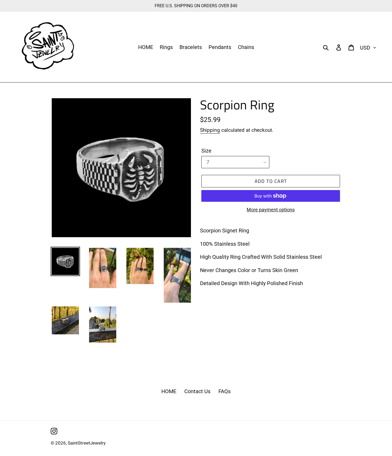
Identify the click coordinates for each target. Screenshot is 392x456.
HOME (168, 391)
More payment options (271, 209)
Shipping (210, 130)
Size (206, 150)
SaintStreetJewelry (87, 443)
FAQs (224, 391)
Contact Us (197, 391)
